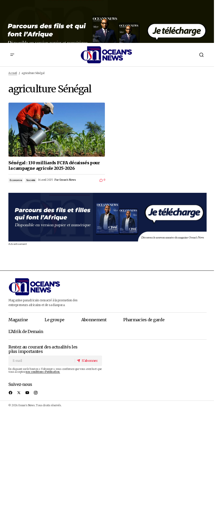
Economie (16, 180)
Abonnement (94, 319)
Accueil (12, 73)
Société (30, 180)
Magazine (18, 319)
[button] (12, 54)
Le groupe (54, 319)
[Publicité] (107, 21)
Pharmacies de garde (143, 319)
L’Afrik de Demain (25, 331)
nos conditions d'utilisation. (43, 372)
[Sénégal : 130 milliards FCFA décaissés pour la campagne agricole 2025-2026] (56, 130)
